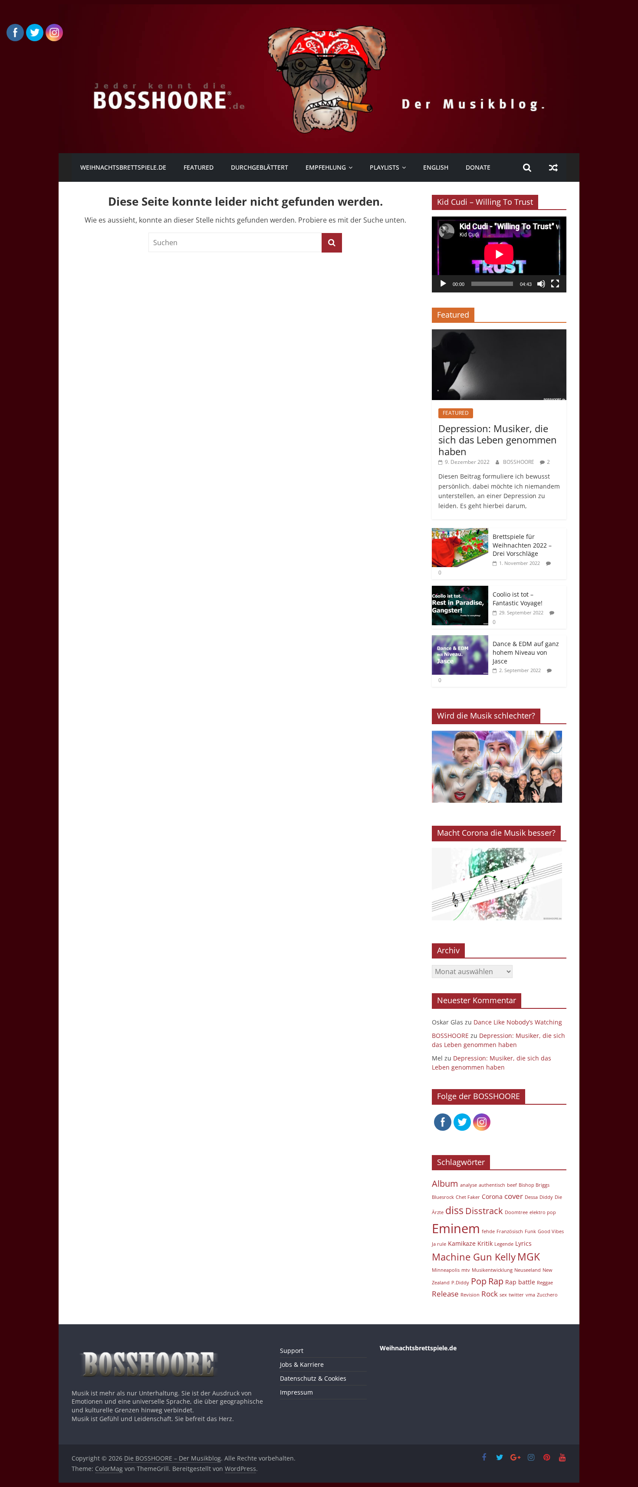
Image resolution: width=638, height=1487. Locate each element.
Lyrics (523, 1243)
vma (530, 1295)
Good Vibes (551, 1231)
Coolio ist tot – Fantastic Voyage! (518, 598)
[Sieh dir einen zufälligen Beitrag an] (553, 167)
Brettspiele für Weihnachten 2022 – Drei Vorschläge (522, 545)
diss (454, 1210)
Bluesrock (443, 1197)
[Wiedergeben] (443, 283)
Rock (489, 1294)
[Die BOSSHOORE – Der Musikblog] (319, 9)
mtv (465, 1270)
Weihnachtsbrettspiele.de (123, 167)
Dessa (531, 1197)
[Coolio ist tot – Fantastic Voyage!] (460, 590)
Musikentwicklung (492, 1270)
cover (513, 1196)
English (435, 167)
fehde (488, 1231)
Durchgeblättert (259, 167)
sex (503, 1295)
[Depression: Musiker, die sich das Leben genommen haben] (499, 334)
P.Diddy (460, 1283)
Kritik (485, 1243)
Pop (479, 1281)
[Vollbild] (555, 283)
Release (445, 1294)
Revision (470, 1295)
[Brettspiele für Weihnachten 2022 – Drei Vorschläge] (460, 532)
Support (291, 1350)
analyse (468, 1185)
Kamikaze (462, 1243)
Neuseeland (527, 1270)
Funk (530, 1231)
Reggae (545, 1283)
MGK (528, 1257)
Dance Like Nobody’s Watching (518, 1022)
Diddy (546, 1197)
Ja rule (439, 1244)
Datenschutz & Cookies (313, 1378)
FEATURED (199, 167)
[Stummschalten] (541, 283)
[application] (499, 254)
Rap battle (520, 1282)
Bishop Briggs (534, 1185)
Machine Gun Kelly (474, 1257)
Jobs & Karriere (302, 1364)
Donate (478, 167)
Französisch (510, 1231)
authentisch (492, 1185)
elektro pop (542, 1212)
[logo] (153, 1348)
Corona (492, 1196)
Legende (503, 1244)
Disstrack (484, 1211)
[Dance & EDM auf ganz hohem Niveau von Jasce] (460, 640)
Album (445, 1183)
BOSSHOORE (519, 462)
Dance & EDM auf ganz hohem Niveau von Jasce (526, 652)
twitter (516, 1295)
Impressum (296, 1392)
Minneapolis (446, 1270)
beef (512, 1185)
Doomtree (516, 1212)
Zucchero (547, 1295)
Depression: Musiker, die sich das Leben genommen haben (497, 440)
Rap (495, 1281)
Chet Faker (468, 1197)
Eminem (456, 1228)
